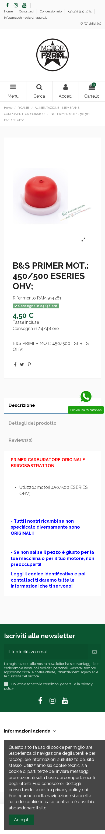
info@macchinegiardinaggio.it (25, 17)
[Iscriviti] (94, 652)
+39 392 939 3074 (80, 11)
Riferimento (24, 298)
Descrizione (22, 405)
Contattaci (26, 11)
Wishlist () (92, 23)
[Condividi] (15, 364)
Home (9, 11)
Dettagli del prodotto (33, 423)
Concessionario (51, 11)
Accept (21, 819)
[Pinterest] (29, 364)
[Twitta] (22, 364)
